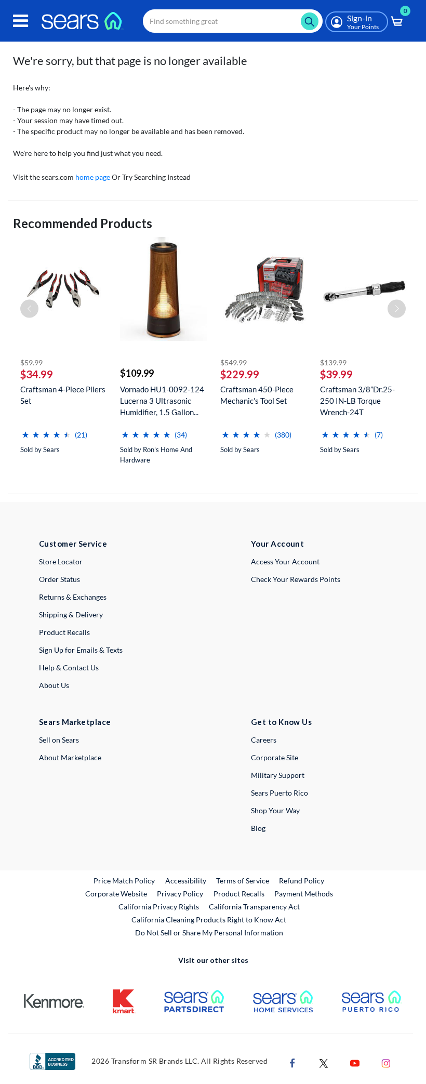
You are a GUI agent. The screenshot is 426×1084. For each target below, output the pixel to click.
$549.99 (233, 362)
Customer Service (73, 543)
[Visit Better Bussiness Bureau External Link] (52, 1060)
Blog (258, 828)
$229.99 (239, 374)
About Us (54, 685)
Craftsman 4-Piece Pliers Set (62, 395)
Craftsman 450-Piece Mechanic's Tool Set (257, 395)
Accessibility (185, 880)
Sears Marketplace (75, 721)
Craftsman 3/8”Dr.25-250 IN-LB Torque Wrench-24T (357, 401)
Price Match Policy (124, 880)
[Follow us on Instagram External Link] (386, 1062)
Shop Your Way (275, 810)
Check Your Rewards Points (295, 579)
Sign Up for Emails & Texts (81, 649)
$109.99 (137, 373)
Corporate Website (116, 893)
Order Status (59, 579)
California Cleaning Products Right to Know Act (208, 919)
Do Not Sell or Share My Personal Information (209, 932)
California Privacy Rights (158, 906)
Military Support (277, 775)
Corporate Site (274, 757)
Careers (263, 739)
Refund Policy (301, 880)
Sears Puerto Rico (279, 792)
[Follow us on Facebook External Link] (292, 1062)
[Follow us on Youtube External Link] (354, 1062)
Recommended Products (82, 223)
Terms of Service (242, 880)
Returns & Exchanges (72, 596)
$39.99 (336, 374)
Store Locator (61, 561)
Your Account (277, 543)
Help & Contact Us (69, 667)
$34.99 (36, 374)
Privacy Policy (180, 893)
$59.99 (31, 362)
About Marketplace (70, 757)
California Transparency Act (254, 906)
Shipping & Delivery (71, 614)
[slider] (46, 430)
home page (92, 177)
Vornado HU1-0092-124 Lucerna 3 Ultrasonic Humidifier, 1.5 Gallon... (162, 401)
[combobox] (233, 21)
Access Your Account (285, 561)
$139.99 (333, 362)
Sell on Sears (59, 739)
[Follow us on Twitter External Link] (323, 1062)
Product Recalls (64, 632)
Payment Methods (303, 893)
